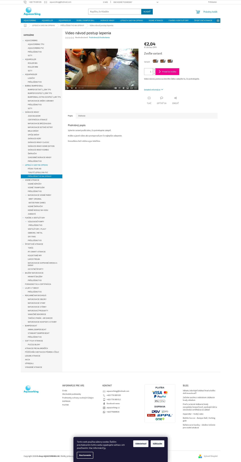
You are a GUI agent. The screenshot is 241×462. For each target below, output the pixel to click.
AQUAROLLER (30, 59)
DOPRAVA (66, 401)
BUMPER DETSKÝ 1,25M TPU (39, 89)
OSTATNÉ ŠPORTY (35, 269)
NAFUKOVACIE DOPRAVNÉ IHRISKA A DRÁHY (42, 264)
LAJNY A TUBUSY (32, 288)
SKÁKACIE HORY (34, 138)
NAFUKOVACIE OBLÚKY (37, 299)
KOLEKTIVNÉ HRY (35, 255)
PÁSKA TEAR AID (34, 168)
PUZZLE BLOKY (34, 344)
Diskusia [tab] (81, 115)
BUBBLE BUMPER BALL (34, 85)
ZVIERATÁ (32, 214)
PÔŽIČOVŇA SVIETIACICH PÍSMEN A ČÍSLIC (42, 352)
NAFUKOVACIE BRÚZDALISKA (39, 123)
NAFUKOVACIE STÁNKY (37, 307)
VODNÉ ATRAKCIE (32, 180)
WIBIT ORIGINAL (35, 199)
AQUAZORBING (31, 40)
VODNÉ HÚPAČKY (35, 184)
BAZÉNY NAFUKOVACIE (34, 273)
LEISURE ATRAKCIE (32, 355)
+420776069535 (113, 411)
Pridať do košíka (169, 71)
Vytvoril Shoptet (211, 456)
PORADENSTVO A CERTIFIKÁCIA (38, 284)
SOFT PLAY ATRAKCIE (34, 340)
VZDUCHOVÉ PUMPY (36, 221)
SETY (30, 55)
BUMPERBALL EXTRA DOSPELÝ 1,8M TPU (44, 97)
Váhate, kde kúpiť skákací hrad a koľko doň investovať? (199, 392)
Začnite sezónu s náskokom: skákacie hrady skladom (199, 399)
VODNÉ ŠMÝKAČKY (35, 206)
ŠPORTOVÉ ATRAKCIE (34, 244)
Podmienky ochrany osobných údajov (78, 397)
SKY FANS (32, 236)
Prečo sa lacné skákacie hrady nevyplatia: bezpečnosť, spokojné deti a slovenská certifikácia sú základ (200, 407)
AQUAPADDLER (31, 74)
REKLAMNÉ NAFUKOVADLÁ (35, 295)
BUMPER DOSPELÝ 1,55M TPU (40, 93)
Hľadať (147, 11)
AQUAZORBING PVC (36, 48)
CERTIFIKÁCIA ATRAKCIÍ (37, 119)
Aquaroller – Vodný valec (193, 414)
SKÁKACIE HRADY (32, 112)
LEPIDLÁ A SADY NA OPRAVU (36, 165)
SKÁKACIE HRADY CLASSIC (38, 142)
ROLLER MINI (33, 67)
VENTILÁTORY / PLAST (37, 229)
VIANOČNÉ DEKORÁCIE (37, 314)
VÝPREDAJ (29, 363)
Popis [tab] (70, 115)
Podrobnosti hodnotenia (99, 37)
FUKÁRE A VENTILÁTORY (35, 217)
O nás (105, 2)
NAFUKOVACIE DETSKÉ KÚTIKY (40, 127)
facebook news (113, 403)
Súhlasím (157, 443)
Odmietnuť (140, 443)
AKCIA (27, 359)
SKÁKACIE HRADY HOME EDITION (41, 146)
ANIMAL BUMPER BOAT (37, 329)
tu (104, 448)
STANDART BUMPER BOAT (39, 333)
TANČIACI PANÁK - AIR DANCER (40, 318)
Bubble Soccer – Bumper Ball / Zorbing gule (199, 419)
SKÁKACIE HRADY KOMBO (38, 149)
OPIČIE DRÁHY (33, 134)
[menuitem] (30, 20)
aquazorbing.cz (113, 407)
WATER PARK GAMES (37, 202)
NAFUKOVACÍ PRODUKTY (38, 310)
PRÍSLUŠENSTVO (35, 52)
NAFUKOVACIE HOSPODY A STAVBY (42, 322)
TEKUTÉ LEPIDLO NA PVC (38, 172)
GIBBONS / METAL (35, 232)
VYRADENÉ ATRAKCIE (33, 367)
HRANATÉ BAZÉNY (35, 276)
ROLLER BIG (32, 63)
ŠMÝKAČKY (32, 153)
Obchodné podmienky (122, 2)
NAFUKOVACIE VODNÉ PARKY (39, 195)
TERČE (30, 248)
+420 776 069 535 (114, 395)
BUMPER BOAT (31, 325)
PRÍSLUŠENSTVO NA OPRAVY (39, 176)
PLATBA (65, 404)
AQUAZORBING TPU (36, 44)
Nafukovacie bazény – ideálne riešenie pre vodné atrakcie (199, 426)
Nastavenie (85, 455)
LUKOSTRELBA (34, 259)
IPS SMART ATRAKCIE (37, 251)
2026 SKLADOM (34, 116)
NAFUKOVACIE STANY (36, 303)
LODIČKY (31, 78)
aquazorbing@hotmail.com (118, 391)
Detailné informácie (152, 89)
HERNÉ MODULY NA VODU (38, 210)
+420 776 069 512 (114, 399)
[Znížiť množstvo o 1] (154, 73)
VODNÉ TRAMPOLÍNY (36, 187)
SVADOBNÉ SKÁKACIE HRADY (39, 157)
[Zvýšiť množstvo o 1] (154, 70)
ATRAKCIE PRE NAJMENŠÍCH (36, 348)
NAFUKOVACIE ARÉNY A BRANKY (41, 100)
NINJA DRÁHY (33, 131)
